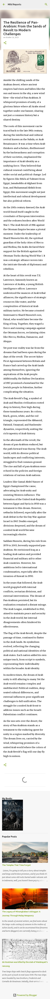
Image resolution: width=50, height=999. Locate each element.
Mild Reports (14, 4)
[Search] (46, 4)
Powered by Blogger (26, 995)
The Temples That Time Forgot (16, 865)
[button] (5, 43)
